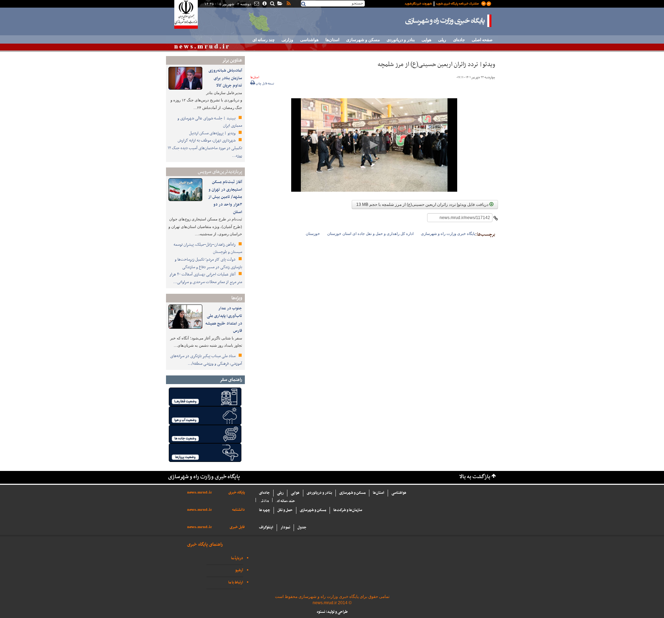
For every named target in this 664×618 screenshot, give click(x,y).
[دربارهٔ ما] (264, 4)
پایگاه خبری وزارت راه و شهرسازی (448, 21)
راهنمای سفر (231, 380)
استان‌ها (332, 39)
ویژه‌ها (236, 298)
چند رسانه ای (263, 39)
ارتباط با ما (235, 582)
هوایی (426, 39)
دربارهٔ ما (237, 558)
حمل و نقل (285, 510)
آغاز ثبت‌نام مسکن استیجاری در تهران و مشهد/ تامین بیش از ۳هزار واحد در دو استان (225, 197)
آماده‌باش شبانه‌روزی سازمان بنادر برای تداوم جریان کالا (225, 78)
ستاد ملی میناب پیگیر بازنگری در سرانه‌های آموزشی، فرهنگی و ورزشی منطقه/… (206, 360)
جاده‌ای (459, 39)
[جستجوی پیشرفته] (272, 4)
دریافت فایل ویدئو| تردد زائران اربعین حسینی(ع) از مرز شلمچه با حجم (422, 204)
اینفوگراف (266, 527)
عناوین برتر (232, 60)
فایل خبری (237, 527)
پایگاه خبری (236, 492)
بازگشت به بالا (474, 477)
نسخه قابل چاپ (264, 84)
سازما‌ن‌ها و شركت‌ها (347, 510)
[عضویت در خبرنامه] (443, 3)
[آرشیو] (280, 4)
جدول (301, 527)
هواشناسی (309, 39)
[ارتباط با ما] (256, 4)
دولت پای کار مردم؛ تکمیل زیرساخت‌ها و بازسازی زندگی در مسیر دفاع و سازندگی (208, 263)
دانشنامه (238, 510)
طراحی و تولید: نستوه (332, 612)
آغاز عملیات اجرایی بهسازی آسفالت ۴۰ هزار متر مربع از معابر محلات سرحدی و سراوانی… (205, 278)
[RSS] (288, 4)
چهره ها (264, 510)
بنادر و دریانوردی (401, 39)
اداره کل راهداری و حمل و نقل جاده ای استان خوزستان (370, 233)
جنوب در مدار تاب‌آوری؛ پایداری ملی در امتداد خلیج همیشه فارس (223, 319)
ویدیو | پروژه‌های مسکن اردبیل (213, 133)
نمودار (285, 527)
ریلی (442, 39)
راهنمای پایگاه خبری (205, 544)
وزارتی (287, 39)
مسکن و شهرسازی (363, 39)
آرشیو (239, 570)
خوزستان (313, 233)
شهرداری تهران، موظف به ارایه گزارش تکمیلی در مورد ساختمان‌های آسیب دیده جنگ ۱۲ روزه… (205, 148)
